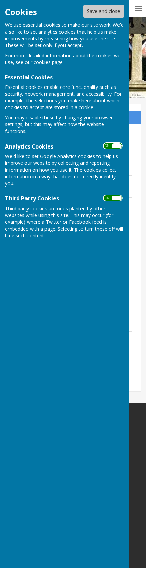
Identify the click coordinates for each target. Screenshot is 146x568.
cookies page (48, 62)
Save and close (103, 11)
